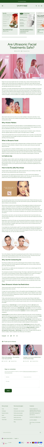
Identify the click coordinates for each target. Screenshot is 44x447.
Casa (3, 408)
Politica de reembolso (18, 415)
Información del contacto (19, 411)
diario (3, 415)
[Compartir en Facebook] (8, 336)
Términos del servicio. (8, 372)
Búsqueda (16, 408)
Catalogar (4, 411)
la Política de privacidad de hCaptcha (29, 371)
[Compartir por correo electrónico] (17, 336)
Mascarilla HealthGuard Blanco (26, 29)
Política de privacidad (18, 413)
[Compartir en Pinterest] (14, 336)
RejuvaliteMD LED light (8, 29)
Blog (15, 421)
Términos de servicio (18, 419)
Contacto (4, 417)
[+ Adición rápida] (16, 26)
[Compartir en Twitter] (11, 336)
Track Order (4, 419)
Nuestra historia (5, 413)
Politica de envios (17, 417)
